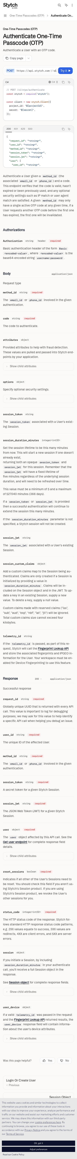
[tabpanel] (38, 149)
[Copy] (53, 70)
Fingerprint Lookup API (53, 648)
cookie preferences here (48, 1122)
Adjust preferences (38, 1149)
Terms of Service (15, 1133)
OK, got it (38, 1143)
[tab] (8, 129)
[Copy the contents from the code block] (63, 82)
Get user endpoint (15, 842)
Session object (19, 982)
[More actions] (72, 5)
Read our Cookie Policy (13, 1154)
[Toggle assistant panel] (66, 5)
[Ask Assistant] (69, 82)
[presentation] (36, 71)
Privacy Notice (32, 1129)
